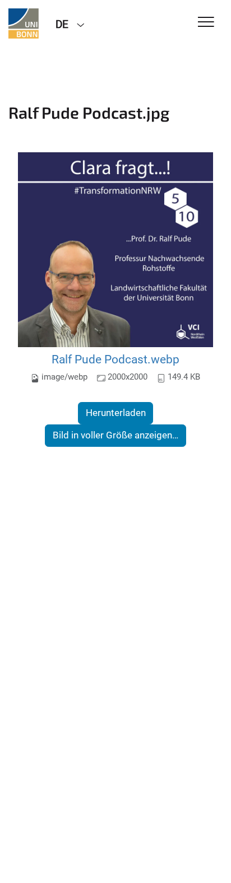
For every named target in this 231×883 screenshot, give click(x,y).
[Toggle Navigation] (206, 22)
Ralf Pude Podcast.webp (115, 359)
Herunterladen (116, 412)
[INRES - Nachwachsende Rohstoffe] (23, 23)
